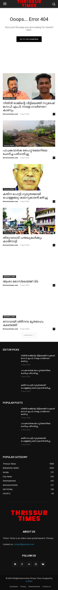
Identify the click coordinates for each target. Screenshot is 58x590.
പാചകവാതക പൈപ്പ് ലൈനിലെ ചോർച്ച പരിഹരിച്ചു (25, 152)
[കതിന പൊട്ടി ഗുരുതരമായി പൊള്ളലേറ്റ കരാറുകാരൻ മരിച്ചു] (29, 177)
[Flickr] (29, 564)
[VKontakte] (43, 564)
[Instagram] (36, 564)
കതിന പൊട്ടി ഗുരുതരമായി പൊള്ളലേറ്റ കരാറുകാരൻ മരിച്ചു (25, 195)
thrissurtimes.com (10, 114)
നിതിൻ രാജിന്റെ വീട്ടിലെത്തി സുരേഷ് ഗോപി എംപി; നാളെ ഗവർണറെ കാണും (28, 106)
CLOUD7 (29, 581)
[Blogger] (15, 564)
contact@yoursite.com (24, 544)
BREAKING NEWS (9, 98)
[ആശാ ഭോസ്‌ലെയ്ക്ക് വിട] (29, 264)
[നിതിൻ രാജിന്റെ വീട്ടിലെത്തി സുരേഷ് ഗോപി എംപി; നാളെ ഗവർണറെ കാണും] (29, 86)
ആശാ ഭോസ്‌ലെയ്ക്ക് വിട (20, 281)
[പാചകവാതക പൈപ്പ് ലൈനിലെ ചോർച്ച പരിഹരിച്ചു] (29, 133)
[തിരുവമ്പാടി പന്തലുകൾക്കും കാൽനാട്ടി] (29, 221)
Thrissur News (9, 146)
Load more (28, 335)
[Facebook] (22, 564)
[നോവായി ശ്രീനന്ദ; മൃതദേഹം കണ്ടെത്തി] (29, 305)
